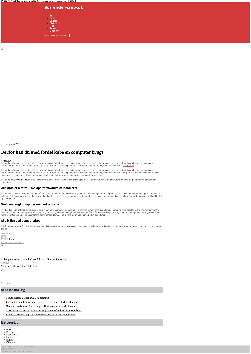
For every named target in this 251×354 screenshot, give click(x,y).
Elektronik (55, 23)
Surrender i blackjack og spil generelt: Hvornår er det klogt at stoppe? (42, 302)
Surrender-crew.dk (63, 7)
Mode (53, 26)
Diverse (53, 21)
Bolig (52, 18)
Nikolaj (7, 160)
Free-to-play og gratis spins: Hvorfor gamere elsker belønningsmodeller (44, 310)
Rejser (53, 28)
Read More (128, 165)
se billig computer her (17, 180)
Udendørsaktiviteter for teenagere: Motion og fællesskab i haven (40, 306)
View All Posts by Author (12, 242)
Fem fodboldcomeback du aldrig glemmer (27, 298)
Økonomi (54, 31)
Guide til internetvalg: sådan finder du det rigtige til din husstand (41, 315)
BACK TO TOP (8, 349)
